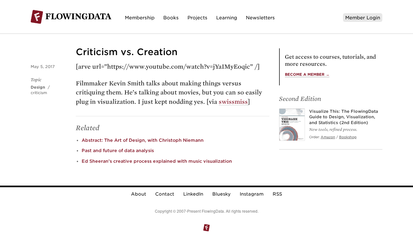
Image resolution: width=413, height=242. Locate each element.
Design (38, 87)
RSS (277, 194)
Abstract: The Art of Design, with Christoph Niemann (143, 140)
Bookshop (348, 137)
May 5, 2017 (43, 66)
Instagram (252, 194)
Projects (197, 17)
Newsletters (260, 17)
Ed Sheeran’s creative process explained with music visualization (157, 161)
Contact (164, 194)
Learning (226, 17)
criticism (39, 92)
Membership (140, 17)
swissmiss (233, 101)
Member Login (362, 17)
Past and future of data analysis (118, 150)
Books (171, 17)
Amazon (328, 137)
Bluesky (221, 194)
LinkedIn (193, 194)
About (138, 194)
